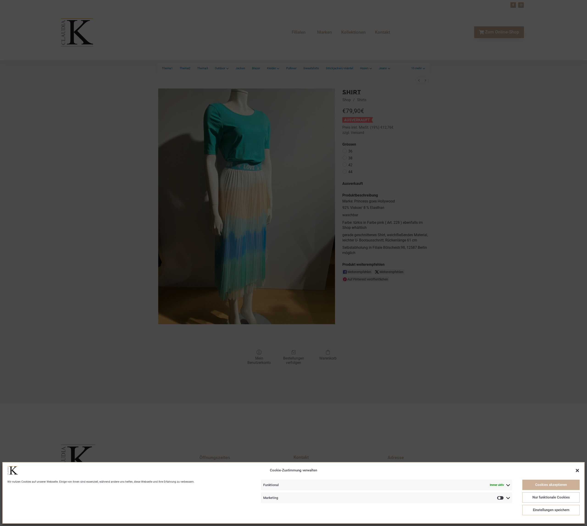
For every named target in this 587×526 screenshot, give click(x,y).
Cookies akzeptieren (551, 485)
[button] (577, 470)
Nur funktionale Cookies (551, 498)
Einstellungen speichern (551, 510)
